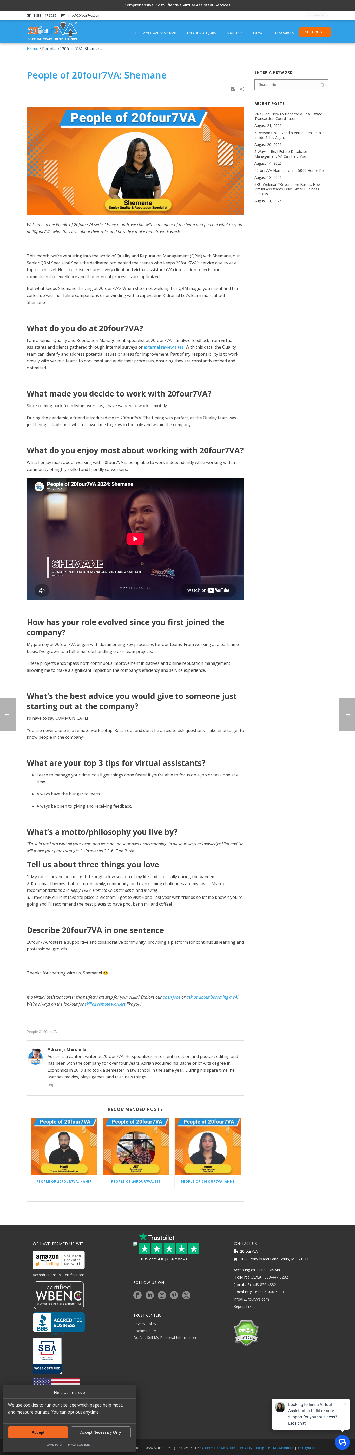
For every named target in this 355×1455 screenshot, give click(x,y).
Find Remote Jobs (201, 32)
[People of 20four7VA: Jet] (136, 1146)
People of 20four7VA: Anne (208, 1181)
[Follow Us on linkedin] (150, 1295)
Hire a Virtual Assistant (156, 32)
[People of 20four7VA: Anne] (208, 1146)
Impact (259, 32)
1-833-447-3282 (44, 15)
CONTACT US (245, 1243)
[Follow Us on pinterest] (174, 1295)
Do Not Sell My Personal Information (164, 1337)
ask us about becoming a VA (211, 997)
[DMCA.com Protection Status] (246, 1332)
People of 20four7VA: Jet (136, 1181)
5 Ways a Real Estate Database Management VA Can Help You (280, 154)
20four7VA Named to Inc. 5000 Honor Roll (289, 170)
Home (32, 49)
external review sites (164, 347)
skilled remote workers (105, 1004)
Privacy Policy (144, 1323)
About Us (235, 32)
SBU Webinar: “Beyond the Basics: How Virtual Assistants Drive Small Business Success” (287, 189)
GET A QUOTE (315, 32)
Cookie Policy (54, 1444)
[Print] (233, 88)
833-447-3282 (276, 1277)
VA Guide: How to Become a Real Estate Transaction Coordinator (288, 116)
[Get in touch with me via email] (51, 1086)
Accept (38, 1432)
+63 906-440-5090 (268, 1291)
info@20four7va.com (84, 15)
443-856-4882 (264, 1284)
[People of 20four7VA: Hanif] (64, 1146)
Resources (284, 32)
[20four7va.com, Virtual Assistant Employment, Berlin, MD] (59, 1324)
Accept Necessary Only (100, 1432)
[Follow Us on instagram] (162, 1295)
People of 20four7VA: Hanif (63, 1181)
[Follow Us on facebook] (137, 1295)
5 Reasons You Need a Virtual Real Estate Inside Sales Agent (289, 135)
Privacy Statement (79, 1444)
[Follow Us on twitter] (186, 1295)
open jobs (171, 997)
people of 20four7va (43, 1031)
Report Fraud (245, 1306)
